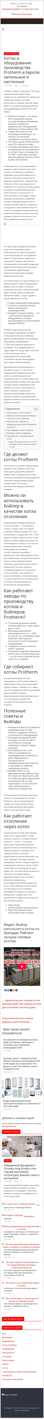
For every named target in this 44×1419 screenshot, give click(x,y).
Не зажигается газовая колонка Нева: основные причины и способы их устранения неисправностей (20, 1043)
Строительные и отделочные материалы (19, 1372)
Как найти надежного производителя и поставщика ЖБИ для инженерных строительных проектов (20, 1272)
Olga (15, 86)
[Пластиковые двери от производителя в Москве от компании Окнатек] (21, 1298)
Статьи (5, 1368)
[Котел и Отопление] (3, 19)
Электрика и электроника (12, 1379)
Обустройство (8, 1352)
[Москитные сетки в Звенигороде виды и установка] (21, 1283)
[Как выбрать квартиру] (12, 1215)
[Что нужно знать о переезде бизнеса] (18, 1204)
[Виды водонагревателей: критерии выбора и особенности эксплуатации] (22, 1078)
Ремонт (7, 1161)
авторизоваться (9, 1126)
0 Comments (24, 86)
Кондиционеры (8, 1341)
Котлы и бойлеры (11, 54)
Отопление (6, 1356)
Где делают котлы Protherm (19, 413)
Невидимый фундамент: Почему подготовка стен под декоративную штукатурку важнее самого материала (22, 1171)
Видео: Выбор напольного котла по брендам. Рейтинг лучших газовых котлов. (23, 444)
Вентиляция (7, 1337)
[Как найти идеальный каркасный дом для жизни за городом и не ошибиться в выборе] (21, 1244)
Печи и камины (8, 1360)
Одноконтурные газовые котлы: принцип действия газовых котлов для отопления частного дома (21, 1004)
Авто (4, 1333)
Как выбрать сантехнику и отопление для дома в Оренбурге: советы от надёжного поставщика (21, 1234)
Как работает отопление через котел (20, 437)
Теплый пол (7, 1375)
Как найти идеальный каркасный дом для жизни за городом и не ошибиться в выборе (21, 1252)
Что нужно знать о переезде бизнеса (21, 1206)
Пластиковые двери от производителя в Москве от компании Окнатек (21, 1305)
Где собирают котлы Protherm (20, 430)
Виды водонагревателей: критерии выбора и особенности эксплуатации (21, 1103)
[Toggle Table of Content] (35, 409)
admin (16, 1181)
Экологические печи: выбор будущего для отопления (17, 1020)
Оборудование (8, 1349)
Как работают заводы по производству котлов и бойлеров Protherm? (21, 424)
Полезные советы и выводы (19, 433)
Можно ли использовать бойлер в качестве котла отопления (21, 417)
